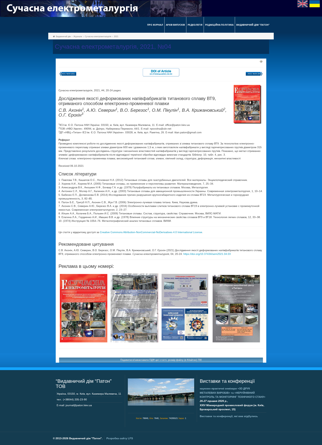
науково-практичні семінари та (232, 392)
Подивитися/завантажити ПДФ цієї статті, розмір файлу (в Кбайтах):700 (161, 360)
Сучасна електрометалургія (98, 36)
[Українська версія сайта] (315, 3)
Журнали (77, 36)
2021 (116, 36)
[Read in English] (303, 3)
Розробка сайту (119, 438)
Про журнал (155, 24)
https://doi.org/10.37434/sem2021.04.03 (207, 253)
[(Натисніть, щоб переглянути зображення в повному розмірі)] (83, 308)
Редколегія (195, 24)
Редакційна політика (219, 24)
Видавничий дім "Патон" (253, 24)
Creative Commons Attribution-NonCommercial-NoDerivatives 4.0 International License (151, 232)
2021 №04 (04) (254, 74)
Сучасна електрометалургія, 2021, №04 (113, 46)
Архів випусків (175, 24)
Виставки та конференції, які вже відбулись (229, 416)
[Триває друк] (261, 61)
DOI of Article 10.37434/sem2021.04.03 (161, 72)
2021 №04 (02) (68, 74)
